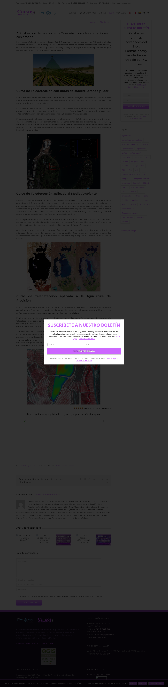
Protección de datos (87, 338)
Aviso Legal (111, 358)
